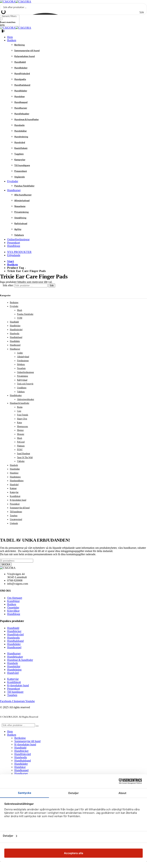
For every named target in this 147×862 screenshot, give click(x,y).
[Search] (37, 726)
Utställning (20, 217)
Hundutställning (16, 480)
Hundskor (19, 96)
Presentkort (20, 171)
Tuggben (19, 153)
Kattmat (13, 488)
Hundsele (19, 125)
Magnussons (22, 426)
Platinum (21, 446)
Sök (52, 285)
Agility (17, 229)
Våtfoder (21, 461)
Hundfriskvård (22, 73)
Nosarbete (19, 206)
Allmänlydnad (22, 200)
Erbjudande (13, 255)
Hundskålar (20, 130)
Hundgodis (20, 79)
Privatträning (21, 211)
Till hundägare (22, 165)
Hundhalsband (22, 84)
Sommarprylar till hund (27, 50)
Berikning (19, 44)
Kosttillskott (20, 148)
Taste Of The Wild (25, 457)
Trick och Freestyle (25, 383)
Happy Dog (22, 418)
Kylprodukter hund (24, 56)
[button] (2, 721)
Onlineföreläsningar (18, 239)
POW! (20, 449)
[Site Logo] (15, 1)
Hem (10, 37)
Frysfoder (12, 181)
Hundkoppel (21, 102)
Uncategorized (16, 519)
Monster (20, 434)
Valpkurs (19, 234)
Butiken (11, 40)
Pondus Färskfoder (24, 185)
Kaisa (19, 422)
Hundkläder (20, 90)
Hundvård (19, 142)
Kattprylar (19, 159)
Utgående (19, 176)
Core (19, 411)
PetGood (21, 442)
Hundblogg (13, 245)
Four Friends (22, 415)
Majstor (20, 430)
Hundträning (21, 136)
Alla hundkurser (23, 194)
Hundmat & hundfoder (26, 119)
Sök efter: (8, 285)
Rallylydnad (20, 223)
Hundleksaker (21, 113)
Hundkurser (20, 107)
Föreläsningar (23, 360)
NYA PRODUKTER (19, 251)
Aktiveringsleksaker (25, 399)
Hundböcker (20, 67)
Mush (19, 310)
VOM (19, 318)
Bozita (19, 407)
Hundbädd (20, 62)
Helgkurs (21, 364)
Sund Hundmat (23, 453)
